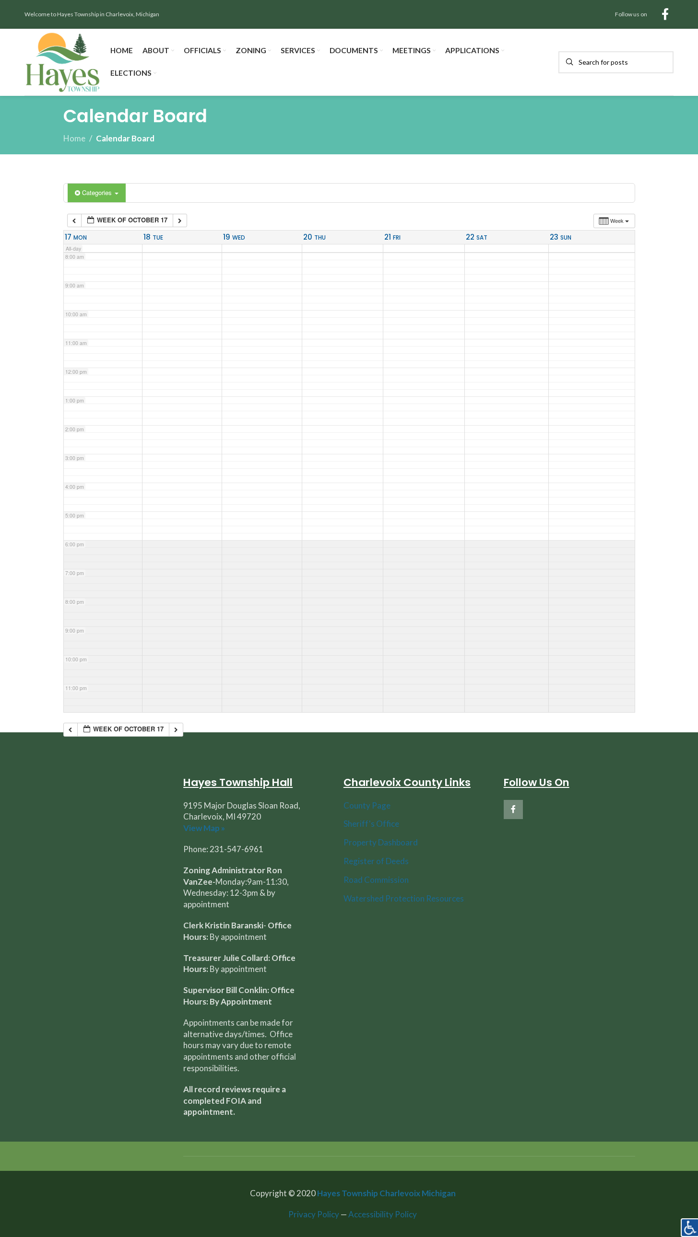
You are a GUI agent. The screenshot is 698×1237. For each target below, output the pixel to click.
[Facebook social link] (665, 14)
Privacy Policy (313, 1214)
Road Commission (376, 880)
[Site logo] (62, 61)
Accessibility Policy (382, 1214)
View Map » (204, 828)
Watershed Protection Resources (403, 898)
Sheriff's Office (371, 824)
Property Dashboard (380, 842)
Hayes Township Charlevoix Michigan (386, 1193)
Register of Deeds (376, 861)
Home (74, 138)
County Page (366, 805)
